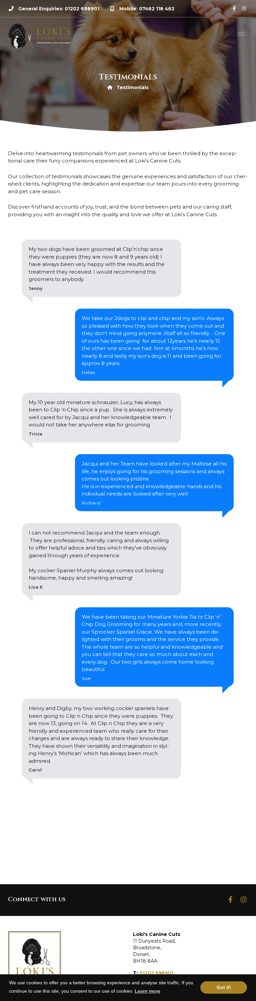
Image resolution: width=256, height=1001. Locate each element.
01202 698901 (156, 973)
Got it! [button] (224, 987)
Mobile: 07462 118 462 (146, 8)
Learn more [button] (147, 991)
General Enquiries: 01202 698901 (58, 8)
